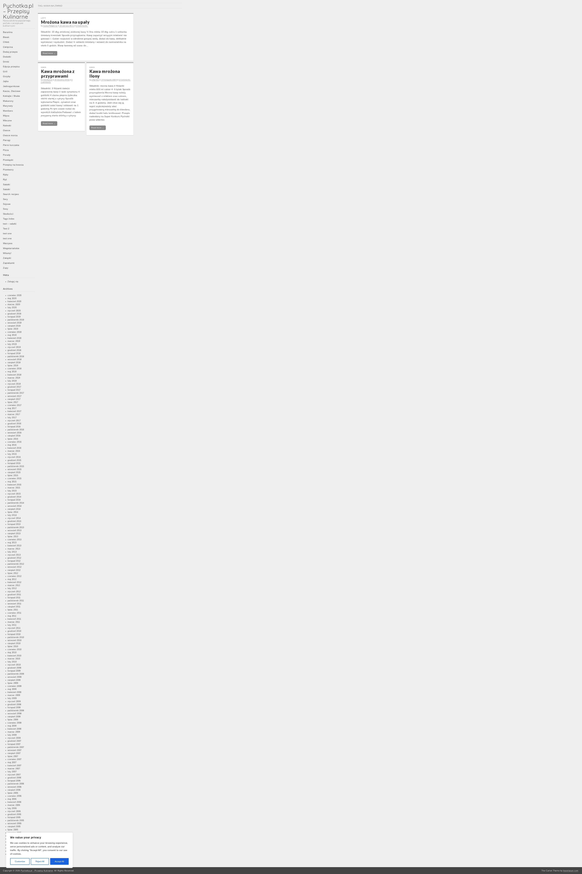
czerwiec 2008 (15, 723)
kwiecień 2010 (14, 656)
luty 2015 (12, 491)
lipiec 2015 (13, 475)
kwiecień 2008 (14, 729)
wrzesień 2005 (15, 823)
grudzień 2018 (14, 350)
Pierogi (6, 140)
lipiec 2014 (13, 512)
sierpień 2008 (14, 717)
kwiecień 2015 (14, 485)
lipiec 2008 (13, 720)
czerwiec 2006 (15, 796)
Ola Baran (47, 80)
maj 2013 (12, 543)
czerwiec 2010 (15, 649)
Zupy (5, 268)
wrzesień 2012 (15, 567)
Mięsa (6, 115)
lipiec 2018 (13, 366)
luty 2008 (12, 735)
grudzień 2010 (14, 631)
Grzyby (6, 76)
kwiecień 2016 (14, 448)
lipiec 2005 (13, 830)
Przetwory (8, 169)
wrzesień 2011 (14, 604)
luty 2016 (12, 454)
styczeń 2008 (14, 738)
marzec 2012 (14, 585)
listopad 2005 (14, 817)
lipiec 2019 (13, 329)
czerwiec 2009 (15, 686)
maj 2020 (12, 298)
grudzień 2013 (14, 521)
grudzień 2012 (14, 558)
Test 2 (6, 228)
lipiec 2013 (13, 537)
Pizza (6, 150)
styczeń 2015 (14, 494)
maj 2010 (12, 652)
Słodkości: (8, 214)
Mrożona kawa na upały (65, 22)
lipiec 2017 (13, 402)
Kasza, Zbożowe (11, 91)
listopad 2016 (14, 427)
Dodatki (7, 56)
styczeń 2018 (14, 384)
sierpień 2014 (14, 509)
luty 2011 (12, 625)
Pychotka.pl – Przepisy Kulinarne (18, 11)
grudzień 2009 (14, 668)
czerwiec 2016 (15, 442)
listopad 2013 (14, 524)
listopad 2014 (14, 500)
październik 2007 (16, 747)
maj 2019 (12, 335)
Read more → (49, 53)
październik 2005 (16, 820)
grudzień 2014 (14, 497)
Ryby (5, 174)
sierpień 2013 (14, 533)
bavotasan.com (570, 871)
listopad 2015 (14, 463)
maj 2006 (12, 799)
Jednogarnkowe (11, 86)
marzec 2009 (14, 695)
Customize (20, 861)
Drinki (6, 61)
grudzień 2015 (14, 460)
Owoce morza (10, 135)
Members (8, 111)
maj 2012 (12, 579)
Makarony (8, 101)
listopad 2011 (14, 598)
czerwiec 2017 (15, 405)
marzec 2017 (14, 414)
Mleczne (7, 120)
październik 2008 (16, 711)
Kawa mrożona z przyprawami (58, 74)
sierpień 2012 (14, 570)
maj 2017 (12, 408)
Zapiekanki (9, 263)
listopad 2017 (14, 390)
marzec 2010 (14, 659)
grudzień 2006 (14, 778)
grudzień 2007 (14, 741)
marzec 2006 (14, 805)
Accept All (59, 861)
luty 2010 (12, 662)
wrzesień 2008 (15, 714)
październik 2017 (16, 393)
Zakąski (7, 258)
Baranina (8, 32)
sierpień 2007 (14, 753)
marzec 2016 (14, 451)
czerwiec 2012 (15, 576)
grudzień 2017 (14, 387)
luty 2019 (12, 344)
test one (7, 233)
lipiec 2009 (13, 683)
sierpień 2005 (14, 826)
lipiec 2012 (13, 573)
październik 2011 (16, 601)
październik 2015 (16, 466)
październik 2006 (16, 784)
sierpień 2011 (14, 607)
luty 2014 (12, 515)
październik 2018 (16, 356)
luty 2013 (12, 552)
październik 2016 (16, 430)
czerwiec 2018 (15, 369)
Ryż (5, 179)
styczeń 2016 (14, 457)
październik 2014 (16, 503)
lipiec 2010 (13, 646)
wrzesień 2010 (15, 640)
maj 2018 (12, 372)
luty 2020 (12, 307)
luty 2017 (12, 418)
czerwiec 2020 (15, 295)
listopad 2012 (14, 561)
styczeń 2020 (14, 311)
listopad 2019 (14, 317)
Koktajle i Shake (11, 96)
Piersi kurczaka (11, 145)
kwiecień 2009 (14, 692)
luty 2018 (12, 381)
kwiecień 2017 (14, 411)
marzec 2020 (14, 304)
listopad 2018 (14, 353)
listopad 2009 (14, 671)
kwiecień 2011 (14, 619)
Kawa (43, 67)
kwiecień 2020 (14, 301)
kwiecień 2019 (14, 338)
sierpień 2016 (14, 436)
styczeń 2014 (14, 518)
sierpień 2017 (14, 399)
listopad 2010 (14, 634)
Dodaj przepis (10, 52)
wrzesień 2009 (15, 677)
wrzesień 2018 (15, 359)
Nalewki (7, 125)
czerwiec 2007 (15, 759)
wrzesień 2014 (15, 506)
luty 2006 (12, 808)
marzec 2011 (14, 622)
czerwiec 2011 (14, 613)
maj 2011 (12, 616)
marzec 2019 (14, 341)
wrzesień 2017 (15, 396)
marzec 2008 (14, 732)
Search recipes (11, 194)
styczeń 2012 (14, 592)
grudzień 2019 (14, 314)
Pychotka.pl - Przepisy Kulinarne (37, 871)
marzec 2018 (14, 378)
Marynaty (8, 106)
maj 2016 (12, 445)
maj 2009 (12, 689)
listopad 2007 (14, 744)
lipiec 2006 (13, 793)
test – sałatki (10, 224)
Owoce (6, 130)
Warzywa (7, 243)
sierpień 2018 (14, 363)
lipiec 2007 (13, 756)
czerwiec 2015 (15, 478)
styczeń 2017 (14, 421)
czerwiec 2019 (15, 332)
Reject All (39, 861)
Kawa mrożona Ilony (104, 74)
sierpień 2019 (14, 326)
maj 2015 (12, 482)
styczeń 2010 (14, 665)
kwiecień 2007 (14, 766)
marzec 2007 (14, 769)
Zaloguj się (13, 282)
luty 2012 (12, 588)
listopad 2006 (14, 781)
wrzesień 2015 (15, 469)
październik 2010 (16, 637)
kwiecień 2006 (14, 802)
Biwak (6, 37)
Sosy (5, 209)
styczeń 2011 (14, 628)
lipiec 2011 (13, 610)
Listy (43, 18)
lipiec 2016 (13, 439)
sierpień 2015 (14, 472)
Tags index (8, 219)
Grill (5, 71)
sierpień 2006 (14, 790)
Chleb (6, 42)
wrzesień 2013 (15, 530)
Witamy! (7, 253)
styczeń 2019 (14, 347)
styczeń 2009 (14, 701)
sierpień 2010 (14, 643)
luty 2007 (12, 772)
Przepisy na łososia (13, 165)
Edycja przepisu (11, 66)
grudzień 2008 (14, 704)
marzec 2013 (14, 549)
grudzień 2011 (14, 595)
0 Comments (82, 26)
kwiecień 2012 (14, 582)
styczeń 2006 (14, 811)
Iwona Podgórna (50, 26)
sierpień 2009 (14, 680)
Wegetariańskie (11, 248)
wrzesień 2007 (15, 750)
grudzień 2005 (14, 814)
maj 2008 (12, 726)
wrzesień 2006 (15, 787)
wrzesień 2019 (15, 323)
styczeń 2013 (14, 555)
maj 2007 (12, 762)
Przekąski (8, 160)
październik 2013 (16, 527)
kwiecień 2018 (14, 375)
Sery (5, 199)
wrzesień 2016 (15, 433)
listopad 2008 (14, 708)
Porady (6, 155)
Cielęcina (8, 47)
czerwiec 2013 (15, 540)
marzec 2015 (14, 488)
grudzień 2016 (14, 424)
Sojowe (7, 204)
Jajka (6, 81)
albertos (95, 80)
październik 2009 (16, 674)
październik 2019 (16, 320)
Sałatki (6, 184)
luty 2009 (12, 698)
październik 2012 (16, 564)
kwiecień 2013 (14, 546)
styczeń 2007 (14, 775)
